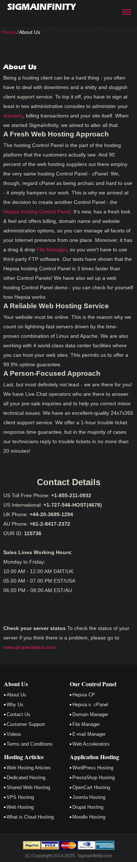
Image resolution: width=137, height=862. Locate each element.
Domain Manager (90, 714)
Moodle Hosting (88, 817)
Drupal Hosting (87, 807)
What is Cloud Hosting (30, 817)
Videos (14, 734)
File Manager (52, 249)
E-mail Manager (89, 734)
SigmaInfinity (41, 6)
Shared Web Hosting (28, 787)
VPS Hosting (20, 797)
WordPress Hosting (92, 767)
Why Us (15, 704)
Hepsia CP (83, 694)
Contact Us (18, 714)
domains (13, 116)
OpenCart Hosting (91, 787)
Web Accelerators (91, 744)
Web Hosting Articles (29, 767)
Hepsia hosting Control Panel (37, 211)
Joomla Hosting (88, 797)
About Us (16, 694)
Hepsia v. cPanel (90, 704)
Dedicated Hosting (26, 777)
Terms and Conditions (30, 744)
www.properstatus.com (29, 647)
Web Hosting (20, 807)
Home (9, 32)
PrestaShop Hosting (93, 777)
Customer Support (26, 724)
